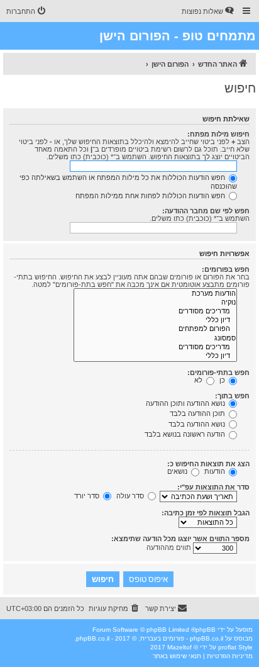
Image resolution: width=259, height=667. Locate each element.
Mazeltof (179, 647)
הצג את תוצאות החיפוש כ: (208, 464)
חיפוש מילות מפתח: (218, 134)
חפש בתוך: (232, 396)
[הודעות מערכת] (155, 293)
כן (223, 380)
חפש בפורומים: (226, 269)
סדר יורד (87, 496)
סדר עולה (131, 496)
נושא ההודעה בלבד (197, 424)
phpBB (206, 629)
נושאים (178, 471)
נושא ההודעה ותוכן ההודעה (186, 403)
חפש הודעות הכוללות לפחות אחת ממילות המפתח (151, 195)
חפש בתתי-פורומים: (218, 372)
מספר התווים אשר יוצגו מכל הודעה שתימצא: (180, 538)
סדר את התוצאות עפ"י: (213, 487)
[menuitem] (209, 11)
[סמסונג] (155, 338)
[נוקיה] (155, 302)
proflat (227, 647)
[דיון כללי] (155, 320)
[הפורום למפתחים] (155, 329)
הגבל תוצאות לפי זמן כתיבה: (206, 513)
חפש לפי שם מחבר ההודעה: (206, 211)
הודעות (215, 471)
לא (199, 380)
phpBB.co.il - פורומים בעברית (181, 638)
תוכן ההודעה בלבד (198, 413)
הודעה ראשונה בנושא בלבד (186, 434)
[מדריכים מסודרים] (155, 311)
